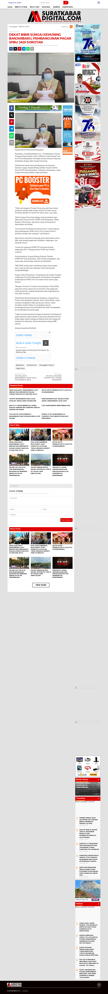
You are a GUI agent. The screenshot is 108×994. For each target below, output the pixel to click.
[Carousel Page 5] (99, 794)
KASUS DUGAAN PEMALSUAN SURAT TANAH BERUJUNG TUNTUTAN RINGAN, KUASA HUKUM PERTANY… (89, 951)
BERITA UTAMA (25, 45)
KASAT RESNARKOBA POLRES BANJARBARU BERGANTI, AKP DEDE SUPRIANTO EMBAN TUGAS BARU (87, 973)
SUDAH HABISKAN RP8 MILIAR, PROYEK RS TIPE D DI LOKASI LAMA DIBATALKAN (41, 572)
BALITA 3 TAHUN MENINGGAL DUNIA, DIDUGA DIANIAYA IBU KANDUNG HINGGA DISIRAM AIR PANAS (24, 407)
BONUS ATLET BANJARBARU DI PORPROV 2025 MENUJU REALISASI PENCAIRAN (55, 416)
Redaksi (25, 991)
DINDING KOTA (34, 45)
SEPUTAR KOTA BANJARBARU (49, 45)
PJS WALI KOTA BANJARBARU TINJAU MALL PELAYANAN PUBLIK (26, 377)
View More (41, 585)
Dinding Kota (31, 365)
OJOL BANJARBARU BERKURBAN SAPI (56, 405)
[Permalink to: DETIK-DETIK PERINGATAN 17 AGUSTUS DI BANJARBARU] (63, 434)
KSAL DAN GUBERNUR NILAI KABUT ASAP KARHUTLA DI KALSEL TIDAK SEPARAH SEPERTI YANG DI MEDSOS (40, 446)
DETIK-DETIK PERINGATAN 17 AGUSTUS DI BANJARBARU (62, 444)
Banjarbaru (20, 365)
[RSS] (71, 26)
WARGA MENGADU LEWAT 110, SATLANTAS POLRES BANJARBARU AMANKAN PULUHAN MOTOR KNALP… (88, 939)
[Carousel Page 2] (95, 794)
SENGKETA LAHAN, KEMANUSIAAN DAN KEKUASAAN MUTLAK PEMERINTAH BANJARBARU (61, 471)
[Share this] (11, 49)
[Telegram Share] (24, 49)
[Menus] (98, 2)
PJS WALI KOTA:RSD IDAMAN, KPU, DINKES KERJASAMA (53, 377)
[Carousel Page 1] (93, 794)
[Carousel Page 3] (96, 794)
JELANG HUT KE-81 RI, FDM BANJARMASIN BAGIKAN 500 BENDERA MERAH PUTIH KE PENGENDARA (18, 471)
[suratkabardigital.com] (54, 16)
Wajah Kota (20, 368)
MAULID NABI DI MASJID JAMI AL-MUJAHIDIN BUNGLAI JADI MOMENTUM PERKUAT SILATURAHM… (88, 833)
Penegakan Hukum (46, 365)
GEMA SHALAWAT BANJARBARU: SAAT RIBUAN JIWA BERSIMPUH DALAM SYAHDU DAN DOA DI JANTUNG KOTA (23, 392)
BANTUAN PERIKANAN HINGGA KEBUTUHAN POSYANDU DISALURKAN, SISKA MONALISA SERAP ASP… (88, 871)
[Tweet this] (15, 49)
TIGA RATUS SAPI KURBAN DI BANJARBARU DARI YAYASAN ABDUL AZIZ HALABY (24, 416)
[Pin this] (19, 49)
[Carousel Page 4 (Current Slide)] (97, 794)
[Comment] (32, 49)
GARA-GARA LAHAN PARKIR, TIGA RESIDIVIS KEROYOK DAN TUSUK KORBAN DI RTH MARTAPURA (88, 927)
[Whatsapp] (28, 49)
